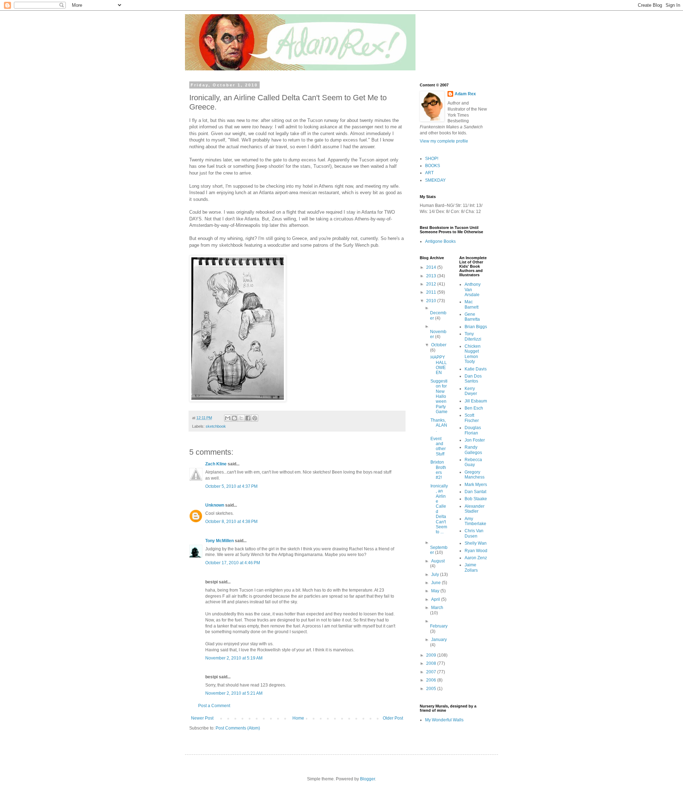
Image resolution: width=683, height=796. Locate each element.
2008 (431, 663)
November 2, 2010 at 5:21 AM (234, 693)
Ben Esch (474, 408)
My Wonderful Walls (444, 719)
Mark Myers (476, 484)
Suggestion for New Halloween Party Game (439, 396)
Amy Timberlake (475, 521)
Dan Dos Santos (473, 379)
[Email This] (227, 418)
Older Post (393, 718)
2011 (431, 292)
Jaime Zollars (471, 567)
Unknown (214, 505)
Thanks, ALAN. (438, 425)
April (436, 599)
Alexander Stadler (475, 509)
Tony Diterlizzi (473, 336)
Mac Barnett (471, 304)
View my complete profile (444, 141)
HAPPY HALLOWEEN (438, 365)
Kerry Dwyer (471, 391)
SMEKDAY (435, 180)
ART (429, 172)
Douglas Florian (473, 430)
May (435, 590)
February (439, 626)
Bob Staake (476, 498)
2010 (431, 300)
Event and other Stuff (438, 446)
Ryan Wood (476, 550)
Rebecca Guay (473, 462)
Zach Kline (216, 463)
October (438, 344)
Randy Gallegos (473, 450)
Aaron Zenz (476, 557)
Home (298, 718)
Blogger (367, 778)
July (435, 574)
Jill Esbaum (476, 401)
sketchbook (216, 426)
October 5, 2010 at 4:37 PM (231, 486)
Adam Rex (465, 93)
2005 (431, 688)
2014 (431, 267)
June (436, 582)
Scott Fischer (472, 418)
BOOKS (432, 165)
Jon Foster (475, 440)
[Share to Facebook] (248, 418)
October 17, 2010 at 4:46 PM (232, 562)
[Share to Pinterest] (254, 418)
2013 (431, 275)
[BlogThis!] (234, 418)
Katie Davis (476, 369)
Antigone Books (440, 241)
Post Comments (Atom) (238, 728)
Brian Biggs (476, 326)
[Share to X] (241, 418)
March (437, 607)
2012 (431, 284)
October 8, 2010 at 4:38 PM (231, 521)
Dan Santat (475, 491)
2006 (431, 680)
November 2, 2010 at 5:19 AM (234, 658)
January (439, 639)
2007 (431, 671)
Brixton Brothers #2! (438, 470)
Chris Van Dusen (474, 533)
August (438, 561)
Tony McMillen (219, 540)
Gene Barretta (472, 317)
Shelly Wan (476, 543)
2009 (431, 655)
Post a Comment (214, 705)
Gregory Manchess (475, 475)
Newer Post (202, 718)
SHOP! (431, 158)
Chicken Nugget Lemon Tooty (473, 354)
